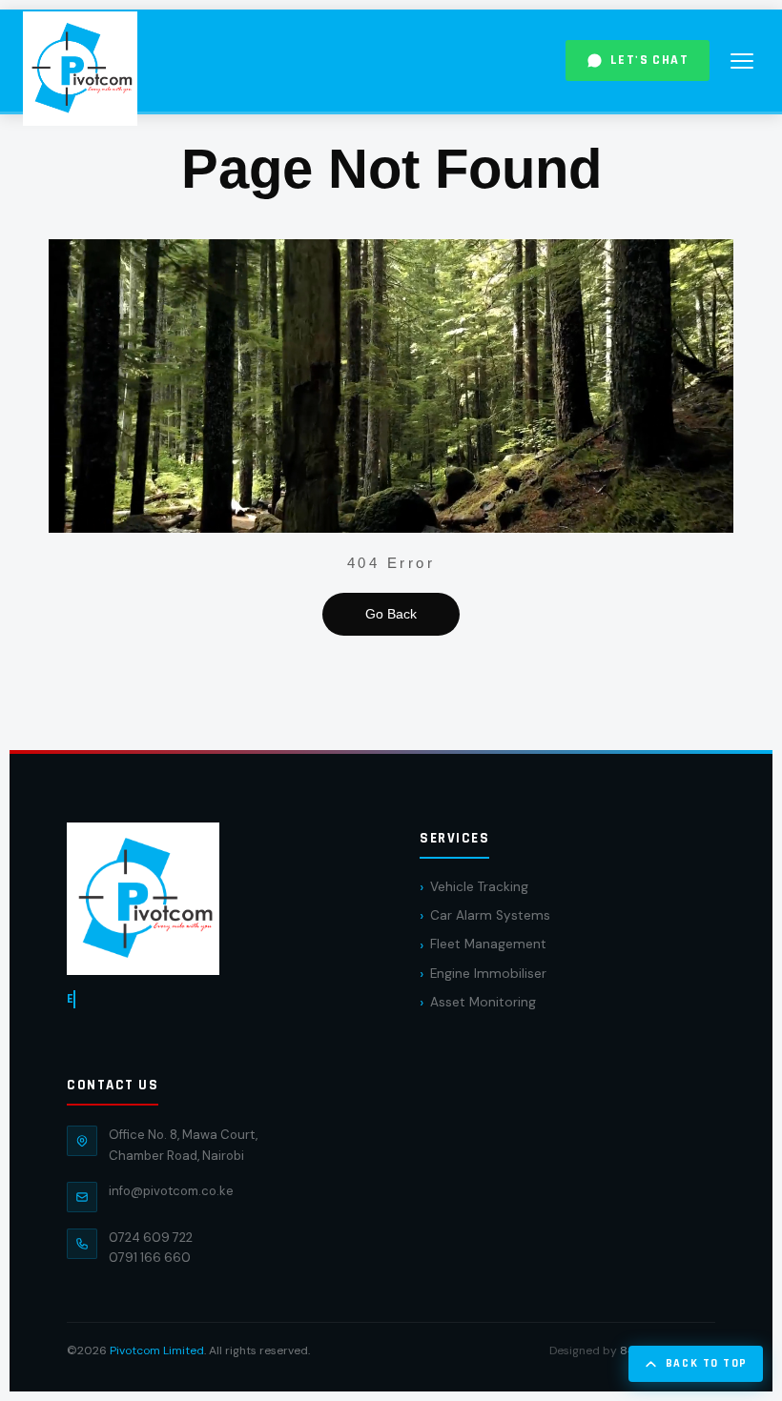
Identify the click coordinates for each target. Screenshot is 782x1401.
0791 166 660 (150, 1257)
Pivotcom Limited (157, 1350)
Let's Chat (649, 60)
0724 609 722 (151, 1237)
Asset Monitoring (483, 1002)
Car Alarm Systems (490, 915)
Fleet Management (488, 944)
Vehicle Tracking (479, 887)
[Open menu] (742, 61)
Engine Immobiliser (488, 973)
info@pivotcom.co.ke (171, 1191)
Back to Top (707, 1363)
